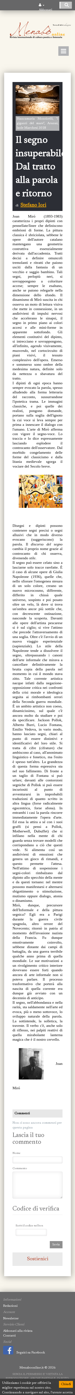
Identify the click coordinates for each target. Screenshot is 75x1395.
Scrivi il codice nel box (29, 1225)
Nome (16, 1153)
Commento (19, 1168)
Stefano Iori (33, 205)
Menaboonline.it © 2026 (37, 1367)
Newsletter (11, 1318)
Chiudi (66, 1384)
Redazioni (10, 1306)
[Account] (41, 5)
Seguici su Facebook (30, 1352)
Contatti (9, 1335)
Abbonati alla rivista (17, 1331)
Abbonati (45, 10)
